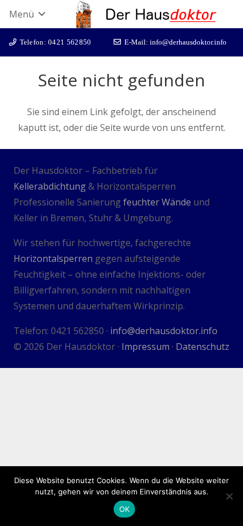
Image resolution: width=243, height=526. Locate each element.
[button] (27, 14)
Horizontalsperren (53, 258)
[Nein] (229, 496)
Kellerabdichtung (50, 186)
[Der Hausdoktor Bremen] (84, 14)
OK (124, 509)
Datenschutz (202, 346)
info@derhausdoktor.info (164, 331)
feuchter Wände (157, 202)
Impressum (146, 346)
